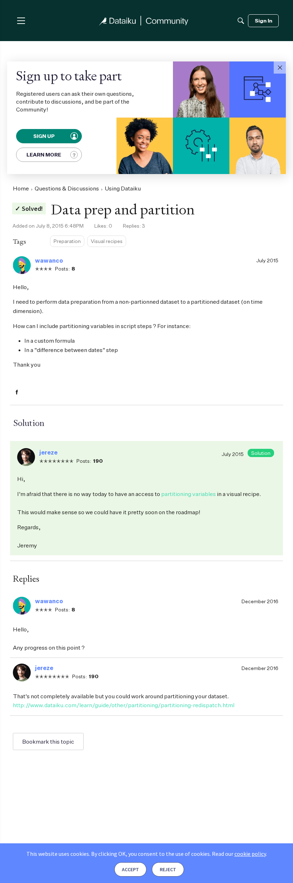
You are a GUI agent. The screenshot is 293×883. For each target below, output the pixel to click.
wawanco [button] (49, 260)
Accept (130, 869)
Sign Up (44, 136)
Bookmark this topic (48, 741)
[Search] (240, 20)
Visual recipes (107, 241)
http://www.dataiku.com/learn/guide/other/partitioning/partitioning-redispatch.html (123, 705)
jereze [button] (48, 452)
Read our (239, 853)
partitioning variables (188, 493)
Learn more (43, 155)
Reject (168, 869)
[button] (280, 67)
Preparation (67, 241)
